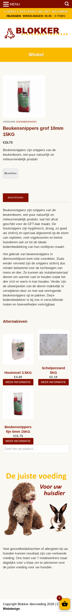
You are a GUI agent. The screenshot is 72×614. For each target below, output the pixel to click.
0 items (60, 16)
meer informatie (18, 382)
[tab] (16, 197)
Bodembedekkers (26, 122)
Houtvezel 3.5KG (18, 373)
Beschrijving (15, 197)
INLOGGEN (14, 16)
